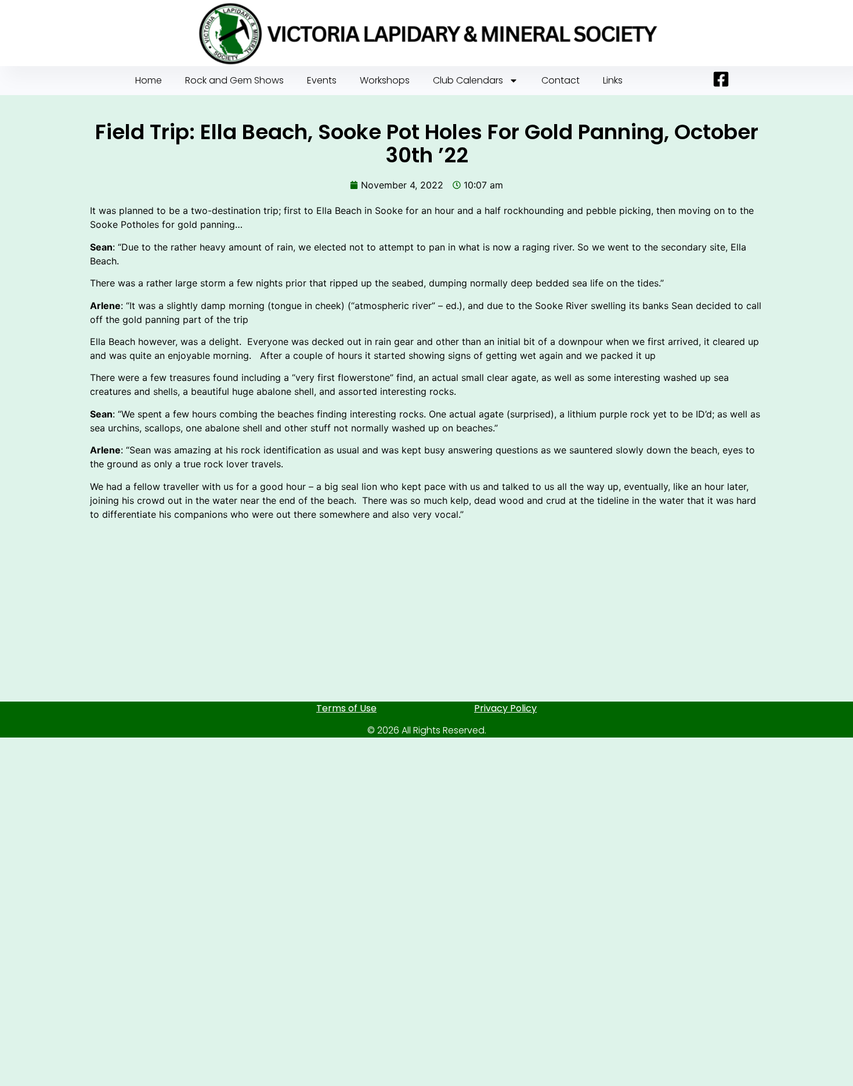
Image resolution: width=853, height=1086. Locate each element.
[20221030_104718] (103, 1033)
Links (613, 80)
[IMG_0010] (109, 569)
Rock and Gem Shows (234, 80)
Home (148, 80)
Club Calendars (468, 80)
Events (322, 80)
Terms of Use (346, 708)
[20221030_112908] (103, 940)
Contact (560, 80)
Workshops (385, 80)
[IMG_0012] (109, 755)
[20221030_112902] (103, 847)
